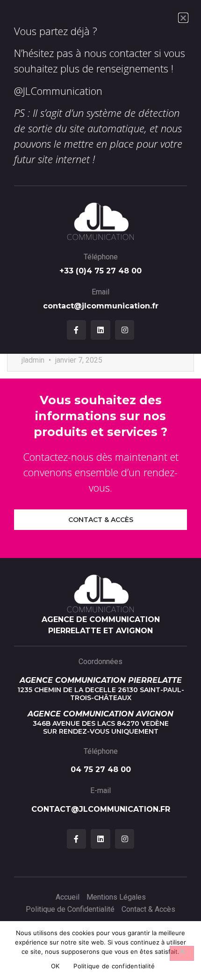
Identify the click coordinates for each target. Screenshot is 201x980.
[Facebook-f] (76, 330)
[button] (183, 17)
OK (55, 966)
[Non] (182, 953)
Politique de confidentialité (114, 966)
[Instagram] (125, 330)
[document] (100, 490)
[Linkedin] (100, 330)
